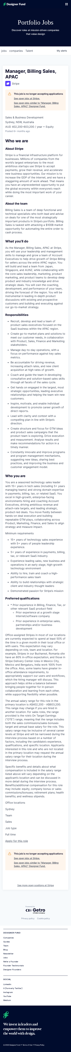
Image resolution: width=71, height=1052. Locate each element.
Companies (8, 938)
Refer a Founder (10, 961)
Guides (6, 942)
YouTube (7, 996)
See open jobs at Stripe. (27, 98)
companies (16, 50)
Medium (7, 1000)
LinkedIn (7, 984)
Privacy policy (28, 918)
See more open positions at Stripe (35, 885)
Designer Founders (12, 969)
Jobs (5, 957)
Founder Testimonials (13, 965)
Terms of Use (27, 1045)
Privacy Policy (39, 1045)
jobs (4, 50)
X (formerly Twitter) (12, 988)
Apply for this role (16, 841)
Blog (5, 950)
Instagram (8, 992)
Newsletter (8, 954)
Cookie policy (43, 918)
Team (5, 946)
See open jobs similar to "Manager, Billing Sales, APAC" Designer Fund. (36, 104)
